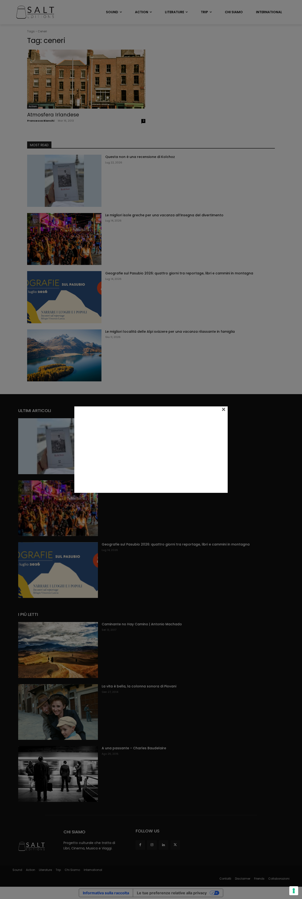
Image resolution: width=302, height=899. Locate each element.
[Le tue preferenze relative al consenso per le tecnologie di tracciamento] (293, 890)
